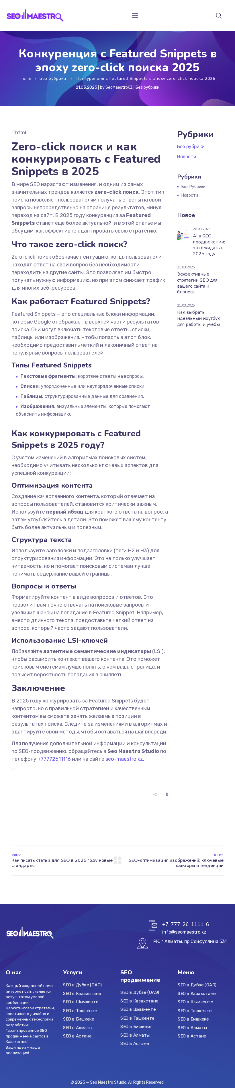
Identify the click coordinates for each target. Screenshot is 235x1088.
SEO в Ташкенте (80, 1010)
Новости (186, 156)
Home (26, 78)
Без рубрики (53, 78)
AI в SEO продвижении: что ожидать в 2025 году (209, 245)
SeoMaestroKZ (119, 87)
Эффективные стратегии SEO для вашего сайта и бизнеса (197, 283)
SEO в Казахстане (82, 993)
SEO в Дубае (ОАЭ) (82, 985)
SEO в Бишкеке (78, 1019)
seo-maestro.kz (124, 759)
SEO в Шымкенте (81, 1002)
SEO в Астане (77, 1036)
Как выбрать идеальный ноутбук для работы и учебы (198, 318)
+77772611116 (54, 759)
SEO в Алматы (78, 1027)
